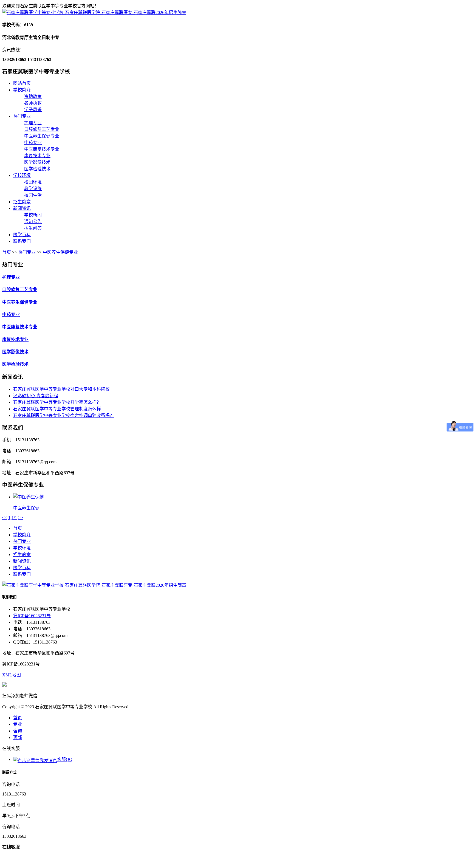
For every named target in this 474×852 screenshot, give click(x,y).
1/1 (14, 517)
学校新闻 (33, 215)
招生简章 (22, 201)
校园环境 (33, 182)
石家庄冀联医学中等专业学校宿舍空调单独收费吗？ (63, 415)
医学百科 (22, 234)
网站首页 (22, 83)
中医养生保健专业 (41, 136)
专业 (17, 724)
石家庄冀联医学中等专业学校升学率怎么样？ (57, 402)
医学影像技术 (37, 162)
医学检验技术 (37, 169)
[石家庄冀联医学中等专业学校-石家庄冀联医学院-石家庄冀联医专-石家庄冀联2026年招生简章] (94, 12)
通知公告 (33, 221)
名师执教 (33, 103)
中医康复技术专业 (41, 149)
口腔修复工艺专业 (41, 129)
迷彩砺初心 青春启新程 (35, 395)
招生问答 (33, 228)
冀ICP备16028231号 (32, 615)
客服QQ (64, 759)
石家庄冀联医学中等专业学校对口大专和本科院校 (61, 389)
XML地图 (11, 675)
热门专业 (22, 116)
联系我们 (22, 241)
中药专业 (33, 142)
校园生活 (33, 195)
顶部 (17, 737)
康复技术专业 (37, 155)
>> (20, 517)
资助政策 (33, 96)
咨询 (17, 731)
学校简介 (22, 90)
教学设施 (33, 188)
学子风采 (33, 109)
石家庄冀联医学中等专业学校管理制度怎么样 (57, 409)
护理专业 (33, 122)
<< (4, 517)
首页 (6, 252)
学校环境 (22, 175)
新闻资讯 (22, 208)
